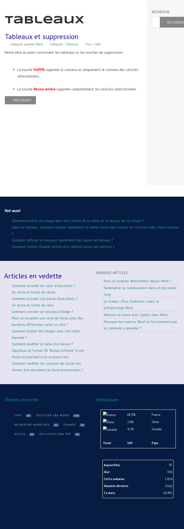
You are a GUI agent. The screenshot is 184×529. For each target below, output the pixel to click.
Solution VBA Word (52, 415)
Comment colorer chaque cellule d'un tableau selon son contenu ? (63, 246)
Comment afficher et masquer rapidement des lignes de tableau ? (62, 240)
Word (39, 44)
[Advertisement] (168, 107)
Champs (69, 424)
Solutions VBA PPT (55, 434)
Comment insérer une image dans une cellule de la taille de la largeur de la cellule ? (78, 220)
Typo (18, 415)
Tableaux (71, 44)
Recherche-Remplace (32, 424)
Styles (19, 434)
